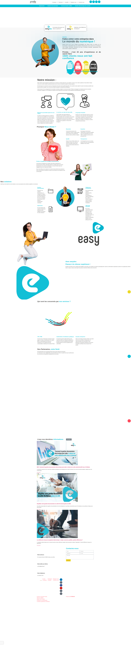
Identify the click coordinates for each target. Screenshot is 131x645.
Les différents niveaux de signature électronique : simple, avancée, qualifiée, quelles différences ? (60, 540)
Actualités (66, 2)
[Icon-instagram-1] (61, 582)
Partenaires (61, 2)
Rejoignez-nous (73, 2)
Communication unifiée (66, 5)
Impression (41, 5)
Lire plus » (39, 472)
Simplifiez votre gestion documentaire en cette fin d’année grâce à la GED (54, 503)
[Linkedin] (99, 2)
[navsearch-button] (96, 6)
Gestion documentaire (53, 5)
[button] (69, 439)
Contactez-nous (81, 2)
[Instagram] (93, 2)
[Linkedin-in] (61, 579)
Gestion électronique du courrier (82, 5)
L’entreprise (54, 2)
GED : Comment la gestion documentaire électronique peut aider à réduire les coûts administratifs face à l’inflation (63, 467)
